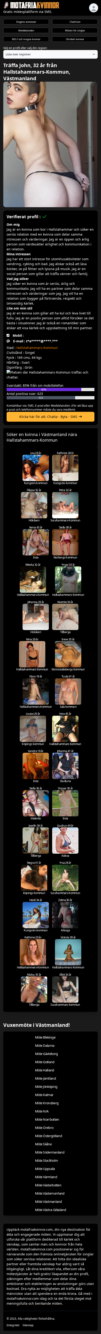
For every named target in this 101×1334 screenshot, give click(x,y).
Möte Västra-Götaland (50, 1210)
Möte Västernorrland (50, 1193)
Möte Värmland (46, 1177)
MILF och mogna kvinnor (26, 39)
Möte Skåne (43, 1144)
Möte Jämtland (45, 1078)
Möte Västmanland (48, 1201)
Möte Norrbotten (47, 1119)
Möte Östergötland (48, 1136)
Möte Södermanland (49, 1152)
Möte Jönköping (46, 1086)
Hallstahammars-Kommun (37, 347)
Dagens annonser (26, 21)
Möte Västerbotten (48, 1185)
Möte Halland (44, 1070)
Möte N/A (41, 1111)
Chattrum (75, 21)
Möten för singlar (75, 30)
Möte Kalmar (44, 1095)
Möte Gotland (44, 1062)
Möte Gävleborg (46, 1053)
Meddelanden (26, 30)
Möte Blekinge (45, 1037)
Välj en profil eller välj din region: (25, 48)
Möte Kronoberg (46, 1103)
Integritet (13, 1325)
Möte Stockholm (46, 1160)
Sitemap (28, 1325)
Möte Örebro (44, 1127)
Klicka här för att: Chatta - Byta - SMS (48, 416)
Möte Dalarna (44, 1045)
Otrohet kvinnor (75, 39)
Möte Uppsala (45, 1168)
